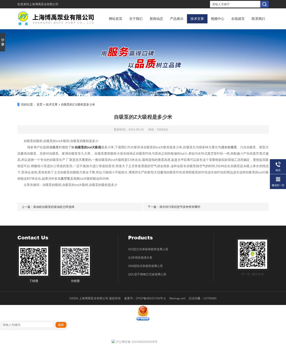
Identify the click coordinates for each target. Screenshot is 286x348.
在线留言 (238, 18)
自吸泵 (54, 147)
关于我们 (136, 18)
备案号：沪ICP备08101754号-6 (145, 298)
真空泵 (65, 178)
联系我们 (258, 18)
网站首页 (115, 18)
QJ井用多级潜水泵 (140, 257)
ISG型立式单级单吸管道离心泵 (148, 249)
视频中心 (217, 18)
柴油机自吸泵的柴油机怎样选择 (53, 206)
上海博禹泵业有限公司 (43, 4)
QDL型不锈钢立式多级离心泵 (147, 274)
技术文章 (197, 18)
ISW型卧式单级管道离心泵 (145, 266)
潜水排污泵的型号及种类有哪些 (179, 206)
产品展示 (176, 18)
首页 (40, 104)
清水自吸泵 (229, 147)
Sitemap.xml (177, 298)
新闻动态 (156, 18)
